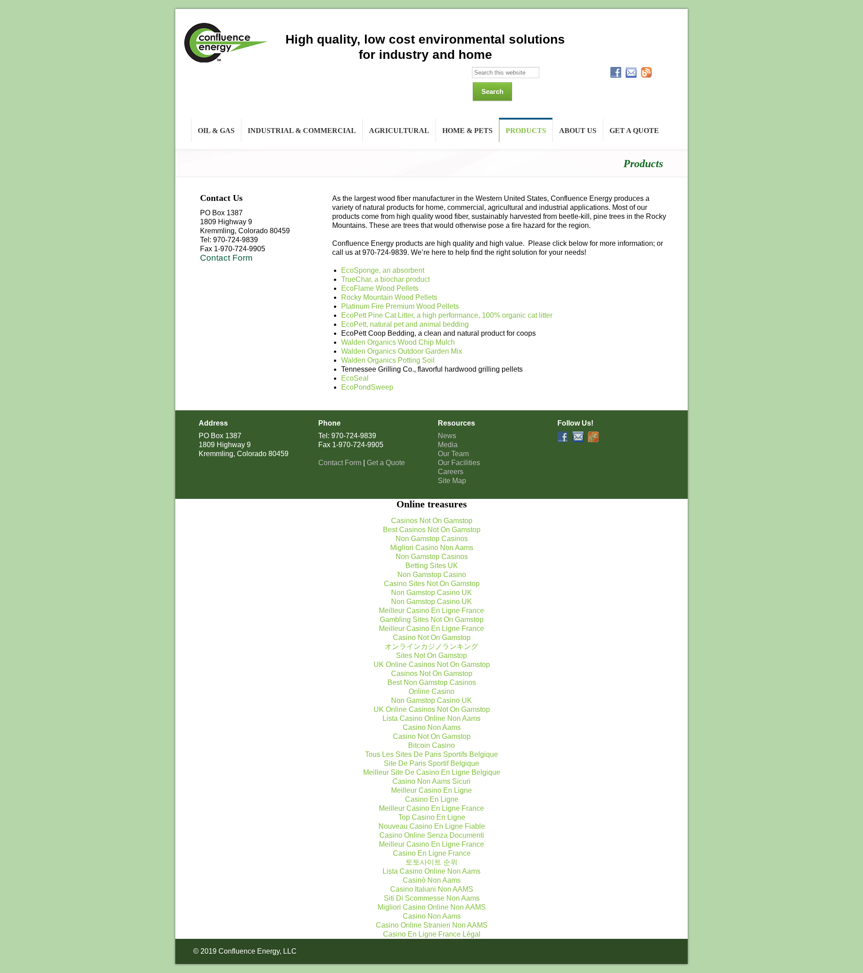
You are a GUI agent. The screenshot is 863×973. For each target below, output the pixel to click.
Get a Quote (386, 463)
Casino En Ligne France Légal (431, 934)
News (447, 436)
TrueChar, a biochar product (385, 279)
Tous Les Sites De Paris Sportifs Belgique (431, 754)
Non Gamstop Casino (431, 574)
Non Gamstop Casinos (432, 538)
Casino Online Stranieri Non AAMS (432, 925)
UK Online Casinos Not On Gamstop (432, 664)
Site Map (452, 480)
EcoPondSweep (367, 387)
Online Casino (431, 691)
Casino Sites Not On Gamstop (432, 583)
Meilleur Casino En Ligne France (431, 610)
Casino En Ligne (431, 799)
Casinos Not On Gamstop (431, 520)
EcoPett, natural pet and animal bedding (405, 324)
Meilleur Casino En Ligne (431, 790)
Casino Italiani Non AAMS (431, 889)
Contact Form (226, 257)
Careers (450, 471)
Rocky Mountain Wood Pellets (389, 297)
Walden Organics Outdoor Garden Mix (401, 351)
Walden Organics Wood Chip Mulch (398, 342)
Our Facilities (459, 463)
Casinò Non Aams (432, 880)
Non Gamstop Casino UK (431, 592)
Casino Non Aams (432, 727)
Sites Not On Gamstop (431, 655)
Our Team (453, 454)
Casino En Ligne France (432, 853)
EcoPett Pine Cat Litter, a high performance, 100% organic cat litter (446, 315)
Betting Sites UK (431, 565)
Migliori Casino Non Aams (431, 547)
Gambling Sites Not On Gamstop (432, 619)
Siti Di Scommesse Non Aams (432, 898)
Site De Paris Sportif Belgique (431, 763)
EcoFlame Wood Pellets (379, 288)
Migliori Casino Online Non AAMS (432, 907)
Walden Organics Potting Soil (388, 360)
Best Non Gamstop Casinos (431, 682)
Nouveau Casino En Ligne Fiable (431, 826)
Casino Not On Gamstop (432, 637)
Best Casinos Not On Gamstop (431, 529)
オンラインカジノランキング (431, 646)
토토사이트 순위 (431, 862)
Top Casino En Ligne (431, 817)
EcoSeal (355, 378)
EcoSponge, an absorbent (382, 270)
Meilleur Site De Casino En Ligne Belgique (431, 772)
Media (448, 445)
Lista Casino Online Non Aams (431, 718)
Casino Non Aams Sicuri (431, 781)
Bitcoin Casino (431, 745)
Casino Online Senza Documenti (431, 835)
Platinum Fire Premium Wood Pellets (400, 306)
